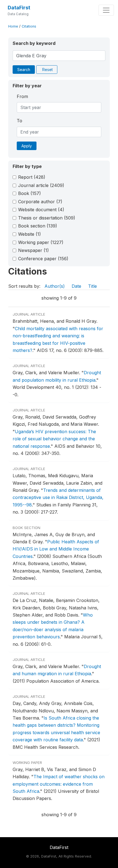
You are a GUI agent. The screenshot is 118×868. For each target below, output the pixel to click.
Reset (47, 69)
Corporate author (40, 201)
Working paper (40, 242)
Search (23, 69)
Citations (29, 26)
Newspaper (33, 250)
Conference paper (43, 258)
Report (31, 177)
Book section (37, 226)
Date (76, 286)
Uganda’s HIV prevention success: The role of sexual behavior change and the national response (54, 439)
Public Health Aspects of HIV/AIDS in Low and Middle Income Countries (56, 549)
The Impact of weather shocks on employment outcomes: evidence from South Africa (59, 784)
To (19, 120)
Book (29, 193)
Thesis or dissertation (46, 218)
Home (13, 26)
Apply (26, 145)
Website (29, 234)
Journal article (41, 185)
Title (92, 286)
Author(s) (54, 286)
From (22, 96)
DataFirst (19, 7)
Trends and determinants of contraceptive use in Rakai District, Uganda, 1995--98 (58, 497)
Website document (41, 209)
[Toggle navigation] (106, 10)
